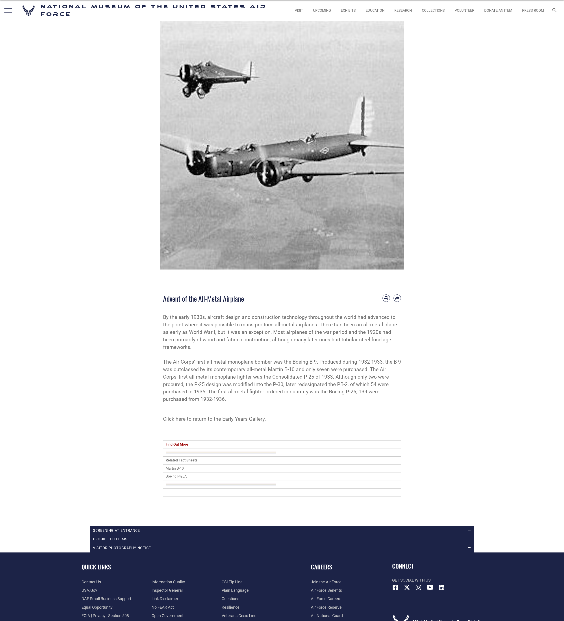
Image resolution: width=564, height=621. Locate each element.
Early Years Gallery (243, 419)
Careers (321, 566)
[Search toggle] (554, 10)
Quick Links (96, 566)
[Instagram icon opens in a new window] (418, 587)
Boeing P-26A (176, 476)
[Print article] (386, 298)
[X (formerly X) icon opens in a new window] (407, 587)
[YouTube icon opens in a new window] (430, 587)
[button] (7, 10)
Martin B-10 (175, 468)
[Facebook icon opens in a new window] (395, 587)
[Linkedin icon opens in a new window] (441, 587)
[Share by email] (397, 298)
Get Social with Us (411, 580)
